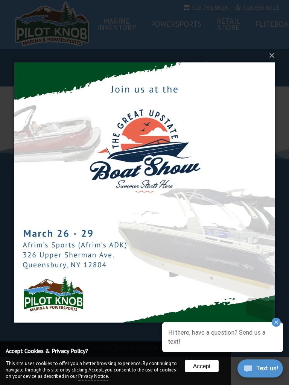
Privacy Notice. (93, 376)
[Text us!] (260, 370)
